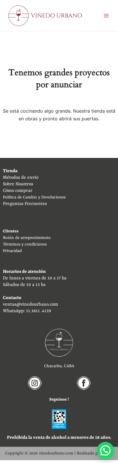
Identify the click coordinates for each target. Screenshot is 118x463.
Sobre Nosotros (18, 184)
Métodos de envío (20, 177)
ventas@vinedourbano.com (30, 304)
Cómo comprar (17, 190)
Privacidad (12, 251)
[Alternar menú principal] (106, 15)
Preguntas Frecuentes (25, 203)
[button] (105, 450)
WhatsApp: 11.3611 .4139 (27, 311)
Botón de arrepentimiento (27, 237)
